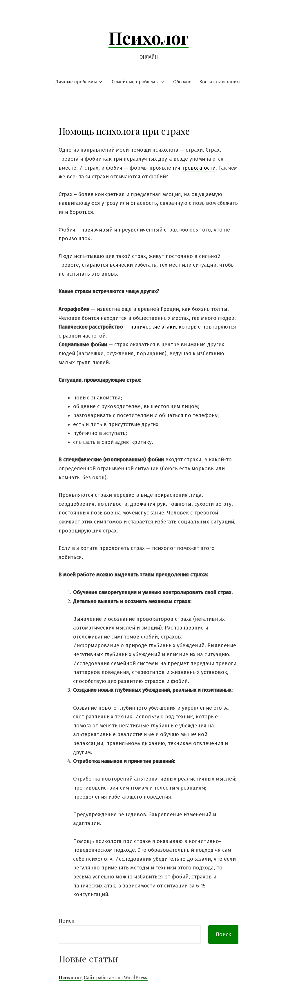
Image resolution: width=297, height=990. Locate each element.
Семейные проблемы (135, 82)
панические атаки (153, 327)
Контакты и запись (220, 82)
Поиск (66, 921)
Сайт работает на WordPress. (116, 977)
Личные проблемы (76, 82)
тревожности (198, 168)
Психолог (148, 37)
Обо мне (182, 82)
